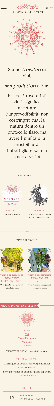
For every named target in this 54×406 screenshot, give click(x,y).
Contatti (27, 345)
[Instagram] (23, 388)
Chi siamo (27, 341)
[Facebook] (30, 388)
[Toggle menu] (4, 8)
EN (51, 8)
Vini (27, 334)
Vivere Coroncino (27, 338)
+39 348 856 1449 (27, 375)
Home (27, 330)
